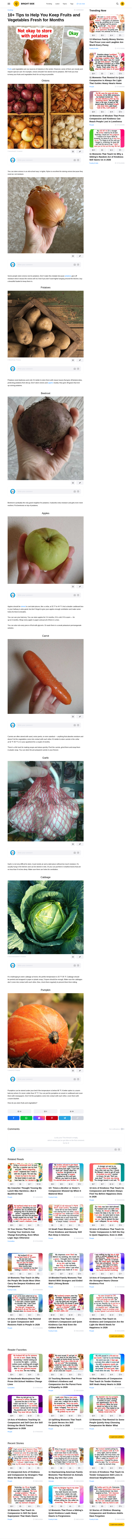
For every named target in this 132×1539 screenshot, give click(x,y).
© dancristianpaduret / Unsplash (17, 956)
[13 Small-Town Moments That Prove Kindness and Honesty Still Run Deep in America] (66, 1214)
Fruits (10, 69)
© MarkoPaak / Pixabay (14, 360)
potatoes (68, 276)
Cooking (10, 10)
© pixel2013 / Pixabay (14, 1070)
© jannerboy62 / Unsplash (15, 151)
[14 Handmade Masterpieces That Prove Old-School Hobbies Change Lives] (25, 1363)
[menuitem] (49, 3)
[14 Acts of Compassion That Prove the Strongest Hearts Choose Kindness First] (106, 1262)
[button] (19, 1111)
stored (23, 606)
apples (50, 383)
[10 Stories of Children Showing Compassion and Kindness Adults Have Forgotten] (106, 1495)
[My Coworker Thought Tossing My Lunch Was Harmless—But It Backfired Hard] (25, 1172)
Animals (51, 1481)
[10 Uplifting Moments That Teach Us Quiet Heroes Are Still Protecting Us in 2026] (66, 1404)
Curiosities (11, 1241)
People (91, 86)
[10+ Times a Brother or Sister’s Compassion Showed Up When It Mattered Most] (66, 1172)
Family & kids (93, 48)
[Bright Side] (23, 4)
